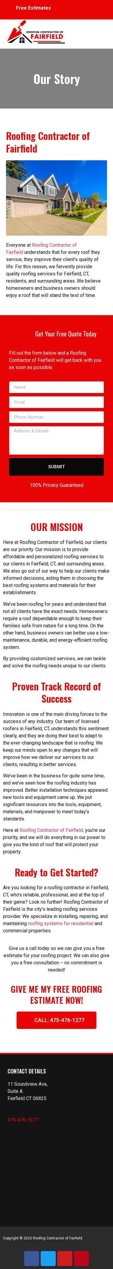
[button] (86, 31)
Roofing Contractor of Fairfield (51, 830)
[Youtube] (64, 1258)
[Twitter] (48, 1258)
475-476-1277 (23, 1120)
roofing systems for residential (60, 923)
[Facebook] (31, 1258)
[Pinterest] (81, 1258)
